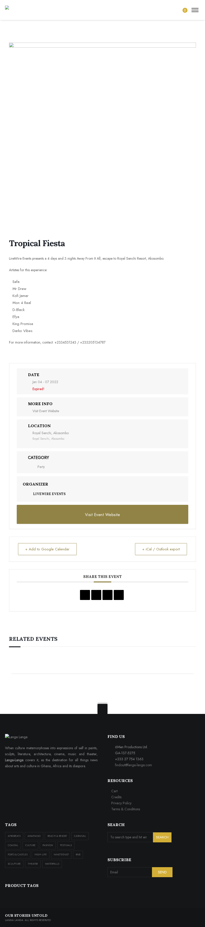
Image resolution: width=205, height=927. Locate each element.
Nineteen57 (61, 854)
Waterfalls (52, 864)
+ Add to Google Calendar (47, 549)
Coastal (13, 845)
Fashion (47, 845)
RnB (78, 854)
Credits (116, 797)
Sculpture (14, 864)
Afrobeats (14, 836)
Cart (114, 791)
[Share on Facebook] (85, 595)
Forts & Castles (18, 854)
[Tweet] (96, 595)
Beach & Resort (57, 836)
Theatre (33, 864)
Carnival (80, 836)
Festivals (66, 845)
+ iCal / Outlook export (161, 549)
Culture (30, 845)
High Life (40, 854)
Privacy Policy (121, 803)
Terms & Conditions (125, 809)
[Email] (119, 595)
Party (41, 466)
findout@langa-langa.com (133, 764)
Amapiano (34, 836)
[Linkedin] (107, 595)
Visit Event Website (45, 410)
